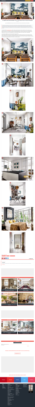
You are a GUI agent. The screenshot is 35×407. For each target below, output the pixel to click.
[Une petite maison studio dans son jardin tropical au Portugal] (9, 298)
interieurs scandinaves (10, 393)
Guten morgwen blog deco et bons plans (18, 388)
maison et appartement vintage (11, 399)
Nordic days (17, 393)
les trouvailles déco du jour (10, 395)
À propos (3, 385)
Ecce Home (17, 387)
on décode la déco (10, 400)
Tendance (9, 392)
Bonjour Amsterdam (18, 385)
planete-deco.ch (24, 385)
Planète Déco (4, 0)
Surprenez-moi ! (17, 353)
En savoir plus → (3, 264)
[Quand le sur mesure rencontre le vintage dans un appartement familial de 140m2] (9, 283)
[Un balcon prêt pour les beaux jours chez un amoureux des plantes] (26, 326)
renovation (9, 403)
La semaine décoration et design (11, 389)
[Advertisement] (17, 272)
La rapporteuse (17, 389)
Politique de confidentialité (3, 387)
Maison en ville (9, 390)
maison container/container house (10, 397)
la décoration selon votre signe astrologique (11, 394)
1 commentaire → (31, 258)
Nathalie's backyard (18, 392)
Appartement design (10, 385)
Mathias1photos (17, 390)
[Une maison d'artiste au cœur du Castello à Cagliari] (26, 298)
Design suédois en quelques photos (10, 387)
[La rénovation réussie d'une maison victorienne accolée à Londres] (26, 283)
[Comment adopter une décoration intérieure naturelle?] (9, 326)
